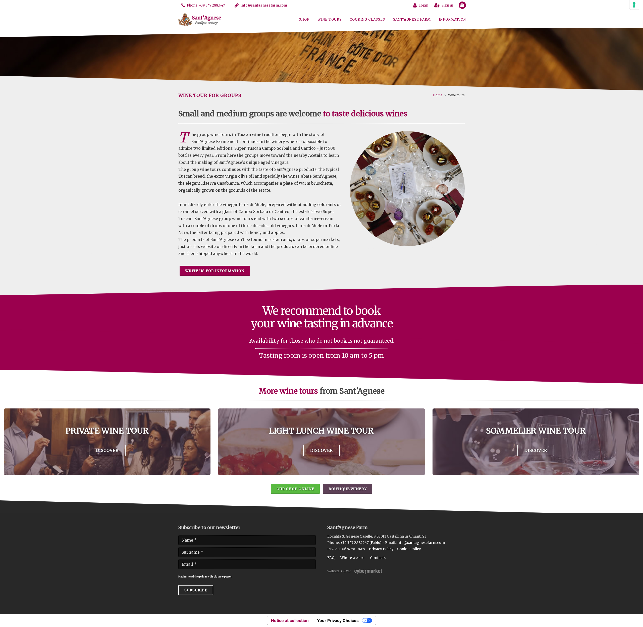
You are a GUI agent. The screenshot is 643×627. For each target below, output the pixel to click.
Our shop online (295, 489)
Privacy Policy (381, 549)
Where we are (352, 557)
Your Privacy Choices (338, 620)
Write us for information (214, 271)
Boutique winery (348, 489)
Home (437, 95)
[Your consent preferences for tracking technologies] (634, 5)
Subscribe (195, 590)
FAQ (331, 557)
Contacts (378, 557)
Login (423, 5)
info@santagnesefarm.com (264, 5)
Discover (107, 450)
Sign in (447, 5)
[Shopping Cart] (460, 4)
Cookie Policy (409, 549)
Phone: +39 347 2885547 (206, 5)
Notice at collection (290, 620)
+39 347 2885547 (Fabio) (361, 542)
